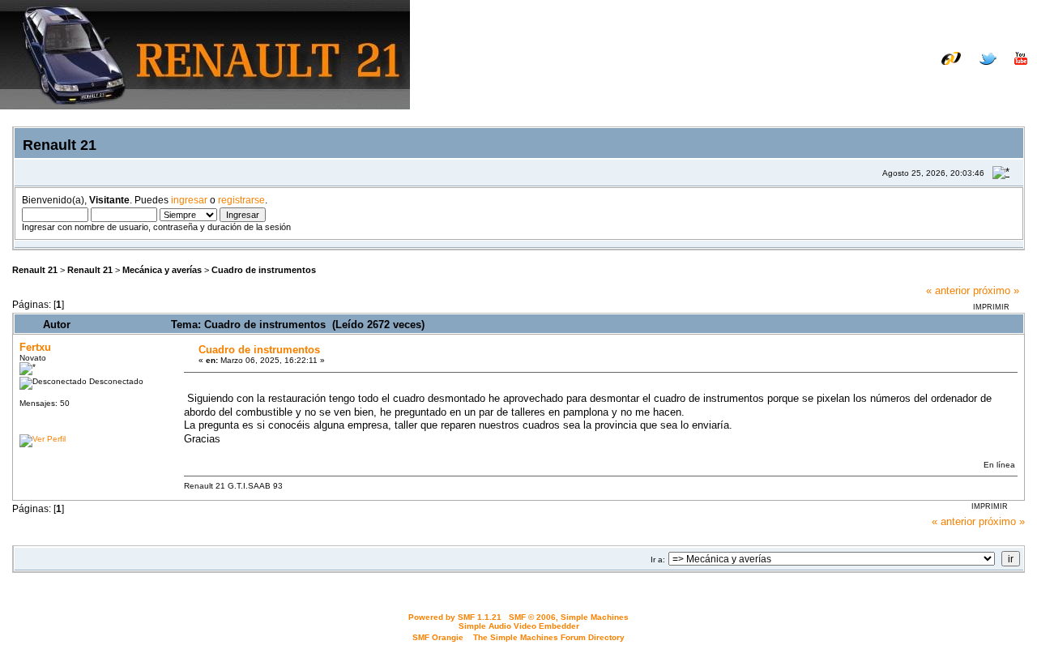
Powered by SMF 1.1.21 (454, 617)
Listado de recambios (923, 70)
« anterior (948, 290)
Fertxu (35, 347)
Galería (1009, 70)
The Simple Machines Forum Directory (549, 637)
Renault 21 (35, 270)
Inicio (825, 83)
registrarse (241, 199)
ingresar (189, 199)
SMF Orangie (437, 637)
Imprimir (991, 307)
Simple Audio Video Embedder (519, 626)
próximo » (996, 290)
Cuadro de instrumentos (263, 270)
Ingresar (928, 83)
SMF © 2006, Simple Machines (569, 617)
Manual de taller (814, 70)
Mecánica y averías (162, 270)
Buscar (873, 83)
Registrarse (997, 83)
